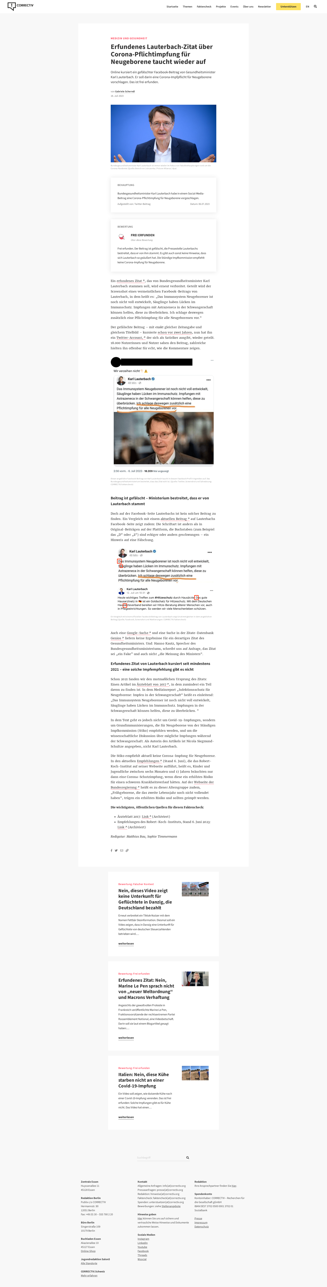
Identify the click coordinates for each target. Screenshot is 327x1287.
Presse (198, 1218)
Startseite (172, 6)
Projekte (221, 6)
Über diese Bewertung (142, 240)
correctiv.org (20, 6)
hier (234, 1186)
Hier (140, 1218)
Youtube (142, 1247)
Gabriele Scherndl (125, 91)
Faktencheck (204, 6)
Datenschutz (201, 1227)
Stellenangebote (171, 1206)
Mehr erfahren (89, 1275)
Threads (142, 1255)
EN (307, 6)
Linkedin (143, 1243)
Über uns (248, 6)
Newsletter (264, 6)
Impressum (200, 1222)
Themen (187, 6)
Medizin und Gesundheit (129, 38)
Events (234, 6)
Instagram (143, 1239)
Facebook (143, 1251)
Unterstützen (288, 6)
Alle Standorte (89, 1263)
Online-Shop (88, 1251)
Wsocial (142, 1259)
